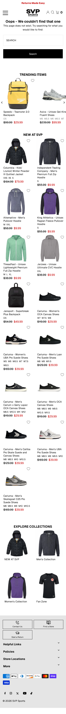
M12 (23, 412)
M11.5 (48, 361)
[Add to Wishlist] (32, 80)
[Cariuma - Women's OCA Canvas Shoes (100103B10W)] (50, 294)
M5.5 (46, 119)
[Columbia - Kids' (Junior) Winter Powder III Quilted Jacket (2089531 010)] (16, 151)
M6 (52, 119)
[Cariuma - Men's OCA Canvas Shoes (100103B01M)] (50, 385)
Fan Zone (41, 601)
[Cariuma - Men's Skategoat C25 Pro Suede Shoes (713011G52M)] (16, 479)
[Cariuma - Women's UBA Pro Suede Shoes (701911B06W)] (16, 338)
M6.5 (57, 119)
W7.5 (44, 318)
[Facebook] (5, 693)
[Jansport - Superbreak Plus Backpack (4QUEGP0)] (16, 294)
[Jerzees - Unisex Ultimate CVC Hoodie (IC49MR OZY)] (50, 248)
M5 (41, 119)
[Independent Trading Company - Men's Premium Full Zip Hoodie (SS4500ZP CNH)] (50, 151)
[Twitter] (17, 693)
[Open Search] (52, 12)
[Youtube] (24, 693)
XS (9, 178)
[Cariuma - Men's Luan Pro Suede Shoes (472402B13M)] (50, 338)
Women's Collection (15, 601)
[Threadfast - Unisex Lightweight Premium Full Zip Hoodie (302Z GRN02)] (16, 248)
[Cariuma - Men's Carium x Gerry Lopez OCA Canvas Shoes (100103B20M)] (16, 385)
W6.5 (15, 361)
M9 (43, 361)
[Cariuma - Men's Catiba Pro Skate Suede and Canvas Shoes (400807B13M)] (16, 433)
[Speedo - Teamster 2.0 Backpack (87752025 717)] (18, 93)
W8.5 (6, 365)
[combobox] (33, 40)
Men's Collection (45, 559)
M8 (38, 361)
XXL (8, 224)
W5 (5, 361)
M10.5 (13, 412)
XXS (5, 178)
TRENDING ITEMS (33, 74)
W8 (49, 318)
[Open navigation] (11, 12)
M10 (16, 459)
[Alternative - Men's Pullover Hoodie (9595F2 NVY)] (16, 201)
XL (10, 274)
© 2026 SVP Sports (14, 700)
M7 (62, 119)
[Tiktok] (31, 693)
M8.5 (5, 412)
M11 (18, 412)
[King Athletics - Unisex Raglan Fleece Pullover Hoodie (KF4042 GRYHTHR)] (50, 201)
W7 (38, 318)
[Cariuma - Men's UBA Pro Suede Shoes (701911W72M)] (50, 433)
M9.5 (54, 409)
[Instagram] (11, 693)
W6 (9, 361)
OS (4, 119)
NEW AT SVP (33, 135)
